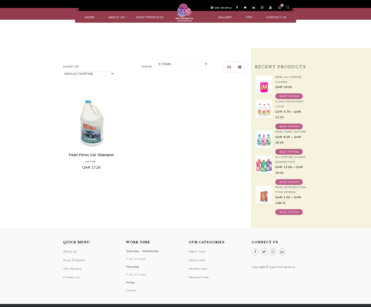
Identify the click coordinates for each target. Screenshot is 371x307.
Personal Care (199, 277)
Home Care (197, 260)
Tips (249, 17)
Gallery (225, 17)
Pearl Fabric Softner (290, 131)
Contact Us (276, 17)
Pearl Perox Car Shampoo (91, 155)
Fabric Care (197, 251)
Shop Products (150, 17)
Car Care (90, 161)
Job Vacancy (72, 269)
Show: (147, 66)
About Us (116, 17)
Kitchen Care (198, 269)
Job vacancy (223, 7)
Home (89, 17)
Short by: (71, 66)
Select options (289, 96)
